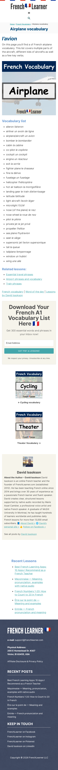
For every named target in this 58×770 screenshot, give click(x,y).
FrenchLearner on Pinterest (21, 741)
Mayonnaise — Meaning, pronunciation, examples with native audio (29, 582)
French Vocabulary (23, 24)
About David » (28, 523)
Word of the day (34, 291)
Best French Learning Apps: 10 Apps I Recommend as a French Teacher (30, 570)
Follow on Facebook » (34, 526)
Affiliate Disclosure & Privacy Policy (25, 661)
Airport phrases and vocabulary (24, 279)
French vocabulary (12, 291)
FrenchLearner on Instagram (21, 736)
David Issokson (29, 534)
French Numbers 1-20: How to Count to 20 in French (30, 593)
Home (12, 24)
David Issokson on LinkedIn (20, 746)
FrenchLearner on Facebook (21, 732)
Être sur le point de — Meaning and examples (28, 602)
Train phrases (14, 283)
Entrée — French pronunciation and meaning (30, 611)
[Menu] (29, 12)
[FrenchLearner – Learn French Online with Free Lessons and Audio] (29, 6)
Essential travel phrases (19, 274)
